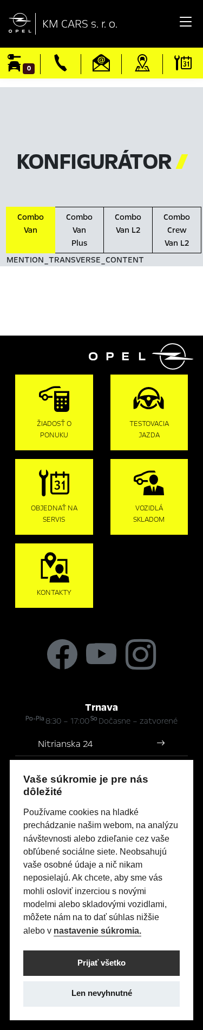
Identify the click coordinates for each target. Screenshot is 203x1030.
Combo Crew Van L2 (176, 230)
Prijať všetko (101, 963)
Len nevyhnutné (101, 993)
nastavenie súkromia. (97, 930)
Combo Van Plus (79, 230)
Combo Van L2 (128, 223)
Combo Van (30, 223)
